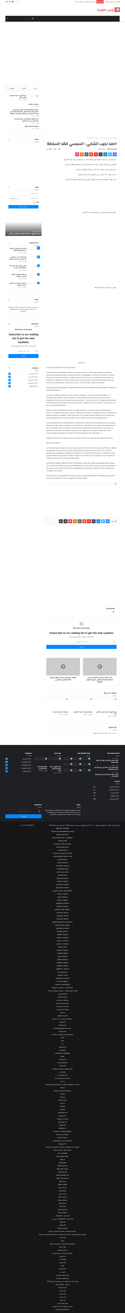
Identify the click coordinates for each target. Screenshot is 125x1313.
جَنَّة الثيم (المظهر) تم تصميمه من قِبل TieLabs (78, 825)
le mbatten (62, 1072)
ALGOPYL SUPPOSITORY (62, 984)
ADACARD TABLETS (62, 878)
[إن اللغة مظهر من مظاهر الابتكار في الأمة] (33, 277)
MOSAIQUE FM (62, 1112)
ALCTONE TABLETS (62, 981)
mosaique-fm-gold (62, 1119)
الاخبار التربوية (33, 373)
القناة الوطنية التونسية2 (62, 1278)
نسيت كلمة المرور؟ (14, 198)
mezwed (62, 1094)
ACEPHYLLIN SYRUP (62, 834)
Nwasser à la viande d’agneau (62, 1131)
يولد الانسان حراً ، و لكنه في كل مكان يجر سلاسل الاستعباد (17, 258)
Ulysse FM (62, 1262)
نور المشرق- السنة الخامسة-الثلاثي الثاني (106, 713)
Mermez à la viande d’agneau (62, 1091)
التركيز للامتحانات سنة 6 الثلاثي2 (83, 712)
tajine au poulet (62, 1250)
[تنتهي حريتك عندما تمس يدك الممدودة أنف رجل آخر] (33, 268)
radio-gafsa (62, 1191)
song (62, 1241)
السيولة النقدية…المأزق (31, 126)
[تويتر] (110, 154)
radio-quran (62, 1203)
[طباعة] (61, 521)
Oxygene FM (62, 1144)
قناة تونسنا (62, 1300)
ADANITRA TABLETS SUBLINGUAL (62, 922)
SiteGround (52, 825)
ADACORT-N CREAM (62, 884)
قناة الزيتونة (62, 1297)
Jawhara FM (62, 1047)
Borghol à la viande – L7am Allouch (62, 987)
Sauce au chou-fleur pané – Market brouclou (62, 1231)
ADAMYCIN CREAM (62, 906)
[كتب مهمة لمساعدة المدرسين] (86, 772)
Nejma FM (62, 1125)
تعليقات (11, 88)
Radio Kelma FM (62, 1166)
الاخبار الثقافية (33, 386)
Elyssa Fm (62, 1022)
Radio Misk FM (62, 1172)
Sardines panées (62, 1228)
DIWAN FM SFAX (62, 1016)
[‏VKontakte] (86, 154)
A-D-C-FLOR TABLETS (27, 825)
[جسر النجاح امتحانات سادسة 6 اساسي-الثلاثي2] (77, 765)
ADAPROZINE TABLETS (62, 928)
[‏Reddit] (91, 154)
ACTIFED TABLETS (62, 862)
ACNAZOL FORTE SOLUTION (62, 844)
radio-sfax (62, 1206)
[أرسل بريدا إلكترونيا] (108, 149)
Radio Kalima (62, 1162)
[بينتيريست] (96, 154)
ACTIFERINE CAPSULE (62, 866)
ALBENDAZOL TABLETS (62, 978)
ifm (62, 1044)
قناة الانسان (62, 1291)
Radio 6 (62, 1159)
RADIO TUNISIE (62, 1184)
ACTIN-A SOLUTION (62, 872)
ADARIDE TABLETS (62, 931)
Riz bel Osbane (62, 1212)
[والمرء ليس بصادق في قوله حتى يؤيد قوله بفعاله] (33, 251)
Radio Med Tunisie (62, 1169)
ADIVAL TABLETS (62, 956)
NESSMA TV (62, 1128)
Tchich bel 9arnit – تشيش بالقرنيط (63, 1253)
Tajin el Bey (62, 1247)
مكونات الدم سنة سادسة (60, 712)
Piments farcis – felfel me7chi (62, 1150)
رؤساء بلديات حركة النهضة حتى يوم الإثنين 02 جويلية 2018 (62, 1281)
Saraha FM (62, 1225)
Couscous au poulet (62, 1006)
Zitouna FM (62, 1269)
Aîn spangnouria (62, 972)
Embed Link (62, 1025)
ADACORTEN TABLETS (62, 887)
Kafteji (62, 1056)
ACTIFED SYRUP (62, 859)
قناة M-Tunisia (62, 1287)
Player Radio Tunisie (62, 1156)
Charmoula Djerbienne (62, 1309)
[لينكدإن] (105, 154)
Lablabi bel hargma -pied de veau (62, 1069)
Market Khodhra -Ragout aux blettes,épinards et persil (62, 1084)
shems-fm (62, 1237)
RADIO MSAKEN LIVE (62, 1175)
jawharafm (62, 1050)
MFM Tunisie (62, 1100)
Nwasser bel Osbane (62, 1134)
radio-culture (63, 1187)
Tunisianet (112, 149)
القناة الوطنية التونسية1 (62, 1275)
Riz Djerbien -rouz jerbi (63, 1216)
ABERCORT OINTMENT (62, 828)
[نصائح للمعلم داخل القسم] (77, 772)
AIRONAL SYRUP (63, 975)
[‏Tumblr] (101, 154)
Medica (62, 1087)
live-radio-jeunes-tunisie (62, 1078)
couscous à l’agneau (62, 1000)
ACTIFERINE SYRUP (62, 869)
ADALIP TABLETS (62, 897)
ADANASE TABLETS (62, 912)
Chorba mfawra (62, 994)
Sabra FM (62, 1222)
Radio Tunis (62, 1181)
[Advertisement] (62, 53)
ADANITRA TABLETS (62, 919)
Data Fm (62, 1012)
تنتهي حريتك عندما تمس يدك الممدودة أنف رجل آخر (17, 266)
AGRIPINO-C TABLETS (62, 969)
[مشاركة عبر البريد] (65, 521)
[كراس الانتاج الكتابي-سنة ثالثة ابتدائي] (68, 765)
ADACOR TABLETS (62, 881)
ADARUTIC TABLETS (62, 937)
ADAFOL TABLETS (62, 894)
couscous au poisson (62, 1003)
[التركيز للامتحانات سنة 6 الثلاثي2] (81, 704)
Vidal (62, 1266)
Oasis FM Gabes (62, 1137)
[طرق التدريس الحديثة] (68, 772)
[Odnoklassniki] (82, 154)
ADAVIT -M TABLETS (62, 944)
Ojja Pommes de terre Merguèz (62, 1141)
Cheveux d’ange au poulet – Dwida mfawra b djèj (62, 991)
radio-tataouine (62, 1209)
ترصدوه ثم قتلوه (33, 104)
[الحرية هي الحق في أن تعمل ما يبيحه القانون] (33, 286)
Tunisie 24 (62, 1256)
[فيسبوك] (115, 154)
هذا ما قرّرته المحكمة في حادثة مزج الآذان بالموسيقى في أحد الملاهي (26, 120)
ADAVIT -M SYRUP (62, 941)
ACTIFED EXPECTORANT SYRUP (62, 856)
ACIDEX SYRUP (62, 841)
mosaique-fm (62, 1116)
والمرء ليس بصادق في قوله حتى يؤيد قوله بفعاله (18, 249)
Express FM (62, 1031)
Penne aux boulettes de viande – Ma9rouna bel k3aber (62, 1147)
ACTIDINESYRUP (62, 850)
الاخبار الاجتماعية (32, 380)
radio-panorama (62, 1200)
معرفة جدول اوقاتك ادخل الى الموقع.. (62, 1306)
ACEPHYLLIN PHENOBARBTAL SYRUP (62, 831)
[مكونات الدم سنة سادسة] (57, 704)
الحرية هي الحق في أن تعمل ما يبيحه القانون (18, 284)
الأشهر (36, 88)
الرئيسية (113, 138)
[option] (23, 225)
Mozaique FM (62, 1122)
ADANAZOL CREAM (62, 916)
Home (62, 1037)
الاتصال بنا (62, 1272)
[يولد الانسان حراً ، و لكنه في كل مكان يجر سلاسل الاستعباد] (33, 260)
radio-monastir (62, 1197)
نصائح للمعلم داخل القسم (88, 1)
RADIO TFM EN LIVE (62, 1178)
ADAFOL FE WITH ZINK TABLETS (62, 891)
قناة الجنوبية (62, 1294)
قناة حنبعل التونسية (62, 1303)
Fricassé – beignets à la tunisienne (62, 1034)
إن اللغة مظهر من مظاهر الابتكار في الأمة (19, 275)
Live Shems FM (62, 1075)
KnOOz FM (62, 1066)
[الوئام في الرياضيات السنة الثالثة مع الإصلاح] (86, 765)
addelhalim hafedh (62, 950)
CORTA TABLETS (62, 997)
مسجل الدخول (104, 733)
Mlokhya (62, 1106)
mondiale (62, 1109)
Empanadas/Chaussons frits (62, 1028)
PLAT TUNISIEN (62, 1153)
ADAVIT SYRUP (62, 947)
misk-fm (62, 1103)
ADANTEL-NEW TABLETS (62, 925)
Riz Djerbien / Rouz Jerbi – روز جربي (62, 1219)
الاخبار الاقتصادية (32, 383)
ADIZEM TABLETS (62, 959)
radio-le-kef (62, 1194)
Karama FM (62, 1059)
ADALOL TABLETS (62, 900)
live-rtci (62, 1081)
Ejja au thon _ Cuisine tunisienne (62, 1019)
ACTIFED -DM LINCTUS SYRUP (62, 853)
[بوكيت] (77, 154)
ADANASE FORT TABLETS (62, 909)
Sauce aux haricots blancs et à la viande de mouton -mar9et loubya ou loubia (62, 1234)
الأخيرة (24, 88)
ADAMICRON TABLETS (62, 903)
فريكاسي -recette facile (63, 1284)
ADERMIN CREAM (62, 953)
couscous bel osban (62, 1009)
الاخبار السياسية (32, 377)
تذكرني (35, 202)
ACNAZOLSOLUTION (62, 847)
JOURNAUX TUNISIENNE (62, 1053)
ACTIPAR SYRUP (62, 875)
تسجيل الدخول (23, 206)
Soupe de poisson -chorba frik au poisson (62, 1244)
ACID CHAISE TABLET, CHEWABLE (62, 837)
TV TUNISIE (62, 1259)
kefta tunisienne (62, 1062)
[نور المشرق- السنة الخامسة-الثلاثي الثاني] (106, 704)
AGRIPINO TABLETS (62, 962)
